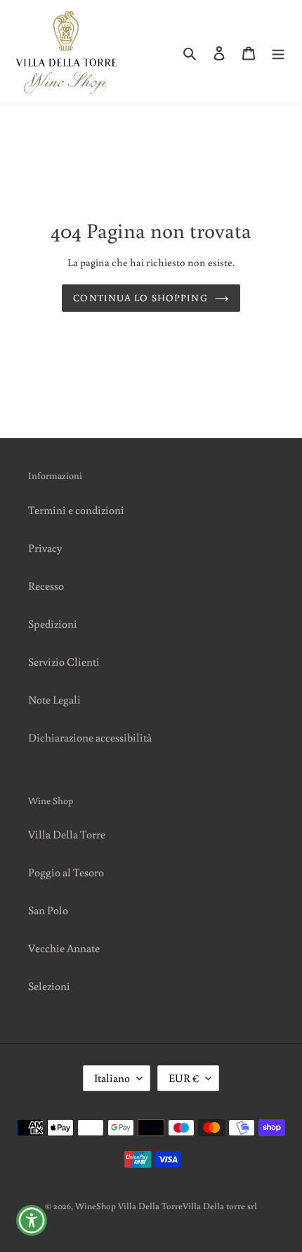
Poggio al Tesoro (66, 872)
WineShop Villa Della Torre (129, 1206)
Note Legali (54, 699)
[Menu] (278, 52)
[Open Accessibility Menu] (32, 1221)
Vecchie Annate (64, 948)
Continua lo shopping (140, 297)
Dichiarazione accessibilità (90, 737)
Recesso (46, 586)
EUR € (184, 1078)
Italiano (112, 1078)
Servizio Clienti (64, 661)
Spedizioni (52, 624)
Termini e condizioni (76, 510)
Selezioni (49, 986)
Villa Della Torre (66, 834)
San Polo (48, 910)
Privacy (45, 548)
